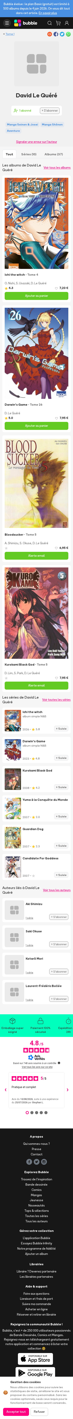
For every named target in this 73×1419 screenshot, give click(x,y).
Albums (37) (54, 154)
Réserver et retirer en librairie (36, 1314)
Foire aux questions (36, 1293)
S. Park (18, 673)
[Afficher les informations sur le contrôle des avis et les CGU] (59, 1062)
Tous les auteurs (36, 1221)
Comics (37, 1190)
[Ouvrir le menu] (7, 23)
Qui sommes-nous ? (36, 1144)
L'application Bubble (36, 1238)
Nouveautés (36, 1205)
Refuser (39, 1412)
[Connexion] (67, 23)
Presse (36, 1149)
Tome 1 (9, 34)
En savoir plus (48, 13)
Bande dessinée (36, 1184)
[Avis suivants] (67, 1090)
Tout (9, 154)
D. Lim (9, 673)
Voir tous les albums (57, 167)
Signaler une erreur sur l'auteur (36, 142)
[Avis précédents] (5, 1090)
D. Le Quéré (39, 283)
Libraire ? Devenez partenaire (36, 1271)
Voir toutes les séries (56, 699)
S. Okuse (25, 543)
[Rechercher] (50, 23)
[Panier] (58, 23)
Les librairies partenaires (36, 1277)
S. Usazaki (23, 283)
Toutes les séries (36, 1216)
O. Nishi (10, 283)
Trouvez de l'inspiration (36, 1179)
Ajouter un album (36, 1254)
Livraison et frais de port (36, 1299)
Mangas (36, 1195)
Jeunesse (36, 1200)
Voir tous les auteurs (57, 890)
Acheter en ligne (36, 1309)
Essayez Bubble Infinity (36, 1243)
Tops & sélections (36, 1211)
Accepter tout (16, 1412)
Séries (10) (28, 154)
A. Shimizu (11, 543)
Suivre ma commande (36, 1304)
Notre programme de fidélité (36, 1248)
